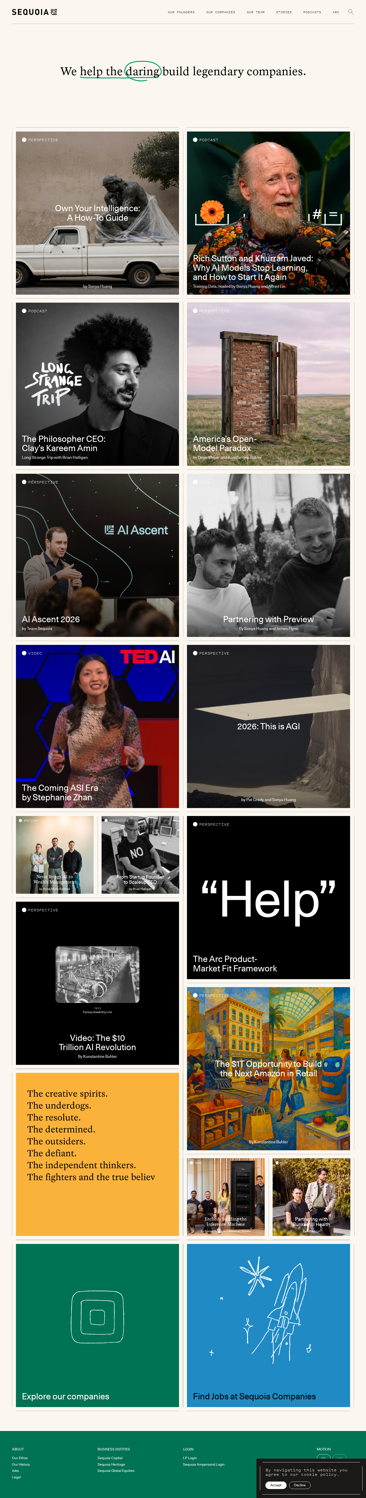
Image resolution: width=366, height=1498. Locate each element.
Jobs (15, 1470)
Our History (21, 1464)
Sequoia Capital (110, 1457)
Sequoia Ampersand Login (204, 1464)
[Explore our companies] (97, 1325)
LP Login (190, 1457)
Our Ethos (20, 1457)
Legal (16, 1477)
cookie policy (319, 1474)
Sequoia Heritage (111, 1464)
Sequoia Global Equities (116, 1470)
